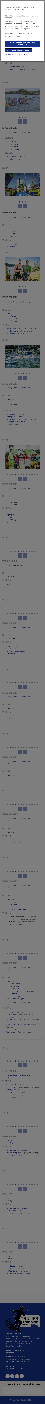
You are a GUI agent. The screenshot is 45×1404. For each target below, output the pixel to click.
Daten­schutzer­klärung (20, 54)
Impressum (8, 54)
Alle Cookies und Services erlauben (22, 43)
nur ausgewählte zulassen (18, 50)
